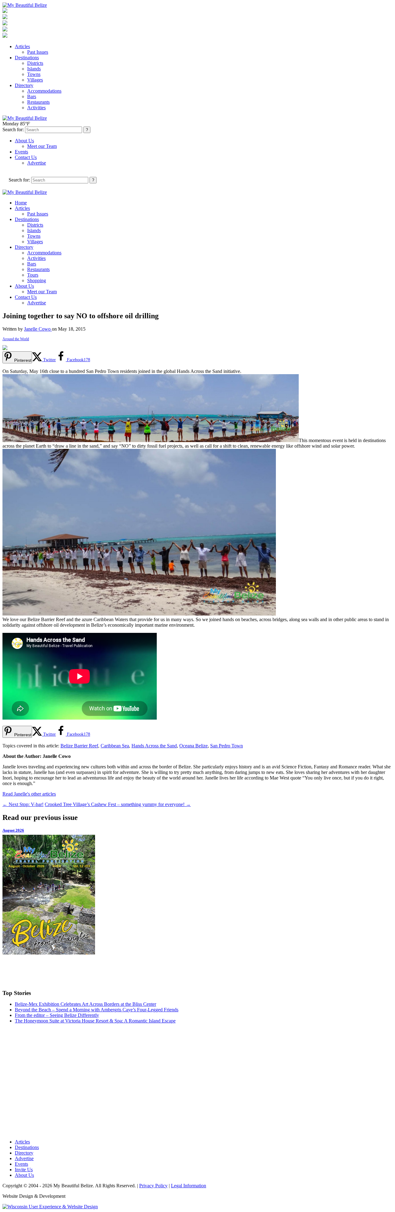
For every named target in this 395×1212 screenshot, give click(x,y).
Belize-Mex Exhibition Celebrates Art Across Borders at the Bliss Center (85, 1004)
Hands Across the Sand (154, 745)
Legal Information (188, 1185)
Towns (33, 74)
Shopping (36, 280)
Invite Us (24, 1169)
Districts (35, 63)
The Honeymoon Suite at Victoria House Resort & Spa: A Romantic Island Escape (95, 1020)
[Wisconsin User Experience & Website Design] (50, 1206)
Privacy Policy (153, 1185)
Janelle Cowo (38, 329)
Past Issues (37, 52)
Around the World (15, 339)
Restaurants (38, 102)
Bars (31, 96)
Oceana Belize (193, 745)
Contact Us (26, 157)
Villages (35, 79)
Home (21, 202)
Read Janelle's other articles (29, 793)
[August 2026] (197, 895)
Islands (34, 68)
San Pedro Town (226, 745)
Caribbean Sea (115, 745)
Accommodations (44, 91)
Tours (32, 275)
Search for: (13, 129)
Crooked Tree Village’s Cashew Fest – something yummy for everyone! (118, 804)
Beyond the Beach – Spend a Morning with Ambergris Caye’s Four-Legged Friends (96, 1009)
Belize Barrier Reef (79, 745)
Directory (24, 85)
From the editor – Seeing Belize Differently (57, 1015)
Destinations (27, 57)
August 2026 (13, 830)
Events (21, 151)
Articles (22, 46)
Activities (36, 107)
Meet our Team (42, 146)
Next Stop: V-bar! (23, 804)
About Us (24, 140)
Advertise (36, 162)
